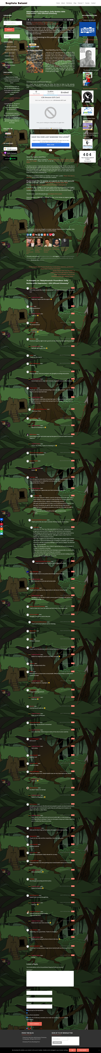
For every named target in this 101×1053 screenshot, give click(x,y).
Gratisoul (32, 288)
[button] (50, 137)
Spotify (34, 24)
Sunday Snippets (9, 62)
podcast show (55, 258)
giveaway (43, 258)
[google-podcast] (10, 150)
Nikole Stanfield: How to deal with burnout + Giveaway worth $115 (29, 250)
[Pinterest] (1, 524)
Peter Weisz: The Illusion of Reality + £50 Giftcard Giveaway (48, 250)
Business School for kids (90, 88)
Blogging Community (10, 46)
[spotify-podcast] (10, 160)
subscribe (61, 1017)
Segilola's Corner (9, 59)
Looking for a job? (88, 105)
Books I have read (9, 52)
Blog (75, 3)
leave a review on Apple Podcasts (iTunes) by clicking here (48, 185)
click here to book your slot (56, 182)
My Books (69, 3)
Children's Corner (9, 56)
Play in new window (36, 22)
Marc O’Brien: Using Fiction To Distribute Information (38, 250)
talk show (68, 258)
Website (28, 1003)
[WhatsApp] (1, 531)
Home (58, 3)
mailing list (29, 188)
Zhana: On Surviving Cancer (56, 248)
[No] (99, 1050)
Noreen (32, 706)
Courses (87, 3)
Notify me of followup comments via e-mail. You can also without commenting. (47, 1018)
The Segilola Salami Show (46, 256)
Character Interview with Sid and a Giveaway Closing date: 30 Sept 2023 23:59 (34, 1038)
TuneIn (50, 24)
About (63, 3)
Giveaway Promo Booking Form (31, 1041)
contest (39, 258)
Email (46, 24)
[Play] (28, 20)
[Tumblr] (1, 526)
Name (28, 990)
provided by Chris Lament (55, 194)
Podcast (80, 3)
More (57, 24)
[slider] (71, 19)
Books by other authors (11, 49)
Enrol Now (50, 145)
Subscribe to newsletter (32, 1015)
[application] (50, 19)
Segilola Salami (35, 297)
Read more (83, 1050)
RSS (54, 24)
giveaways (49, 258)
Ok (72, 1050)
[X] (1, 522)
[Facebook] (1, 519)
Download (45, 22)
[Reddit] (1, 529)
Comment (29, 970)
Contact (93, 3)
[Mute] (68, 20)
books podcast (33, 258)
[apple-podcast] (10, 154)
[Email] (1, 533)
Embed (51, 22)
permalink (41, 260)
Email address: (7, 20)
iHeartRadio (40, 24)
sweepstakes (63, 258)
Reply (73, 287)
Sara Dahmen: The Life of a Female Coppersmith (65, 249)
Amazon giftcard (63, 256)
